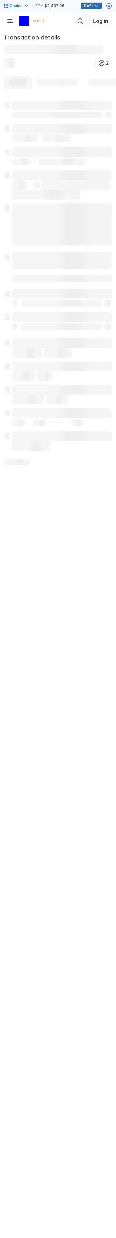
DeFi (88, 5)
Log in (100, 21)
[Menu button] (10, 21)
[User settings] (109, 6)
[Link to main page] (24, 21)
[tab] (18, 82)
